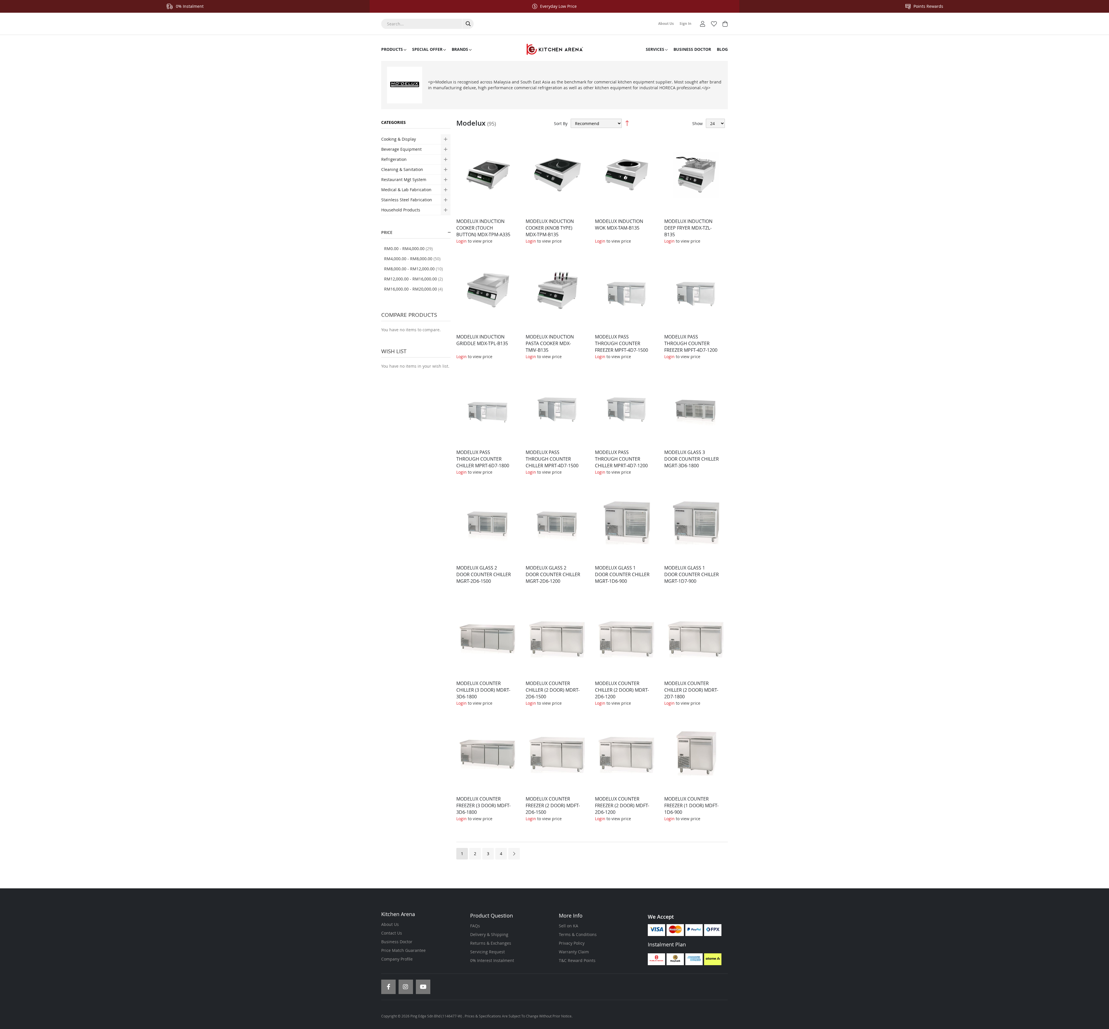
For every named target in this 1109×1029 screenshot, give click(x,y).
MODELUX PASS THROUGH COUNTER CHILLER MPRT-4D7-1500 (552, 459)
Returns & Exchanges (490, 943)
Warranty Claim (574, 951)
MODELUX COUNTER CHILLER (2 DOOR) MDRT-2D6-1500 (553, 690)
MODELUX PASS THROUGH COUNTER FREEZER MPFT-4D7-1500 (621, 343)
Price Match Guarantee (403, 950)
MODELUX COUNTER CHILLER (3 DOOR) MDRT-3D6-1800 (483, 690)
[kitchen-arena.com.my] (554, 49)
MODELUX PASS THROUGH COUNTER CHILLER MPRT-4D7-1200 (621, 459)
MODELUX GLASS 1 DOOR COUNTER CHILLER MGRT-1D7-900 (691, 574)
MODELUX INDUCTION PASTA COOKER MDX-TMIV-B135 (550, 343)
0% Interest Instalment (492, 960)
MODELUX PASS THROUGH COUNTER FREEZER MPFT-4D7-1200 (690, 343)
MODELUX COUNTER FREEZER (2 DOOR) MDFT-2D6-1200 (622, 805)
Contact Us (391, 933)
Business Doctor (396, 941)
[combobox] (427, 24)
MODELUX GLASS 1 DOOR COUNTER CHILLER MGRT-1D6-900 (622, 574)
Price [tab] (386, 232)
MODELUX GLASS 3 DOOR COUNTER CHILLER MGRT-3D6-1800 (691, 459)
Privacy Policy (572, 943)
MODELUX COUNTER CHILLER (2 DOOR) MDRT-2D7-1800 (691, 690)
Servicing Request (487, 951)
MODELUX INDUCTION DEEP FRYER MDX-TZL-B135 (688, 228)
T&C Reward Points (577, 960)
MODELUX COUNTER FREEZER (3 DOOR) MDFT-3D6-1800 (483, 805)
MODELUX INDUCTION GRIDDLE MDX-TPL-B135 (482, 340)
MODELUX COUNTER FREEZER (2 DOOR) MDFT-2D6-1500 (553, 805)
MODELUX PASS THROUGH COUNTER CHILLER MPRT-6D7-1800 (482, 459)
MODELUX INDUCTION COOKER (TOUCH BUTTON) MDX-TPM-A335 (483, 228)
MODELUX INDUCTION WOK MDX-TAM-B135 (619, 224)
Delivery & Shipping (489, 934)
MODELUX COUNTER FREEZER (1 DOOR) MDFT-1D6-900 (691, 805)
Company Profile (397, 959)
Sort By (560, 123)
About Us (390, 924)
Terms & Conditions (578, 934)
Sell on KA (568, 925)
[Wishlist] (714, 23)
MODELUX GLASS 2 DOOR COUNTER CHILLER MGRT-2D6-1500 (483, 574)
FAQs (475, 925)
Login (461, 241)
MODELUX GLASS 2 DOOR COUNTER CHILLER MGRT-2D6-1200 (553, 574)
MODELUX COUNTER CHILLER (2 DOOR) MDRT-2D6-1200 (622, 690)
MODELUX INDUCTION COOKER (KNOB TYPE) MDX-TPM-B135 (550, 228)
